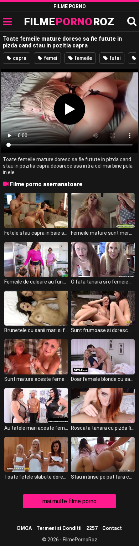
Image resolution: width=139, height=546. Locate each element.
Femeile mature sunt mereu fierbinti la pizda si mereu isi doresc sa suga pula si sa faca (103, 233)
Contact (112, 528)
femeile (82, 58)
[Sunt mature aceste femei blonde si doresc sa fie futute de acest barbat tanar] (36, 356)
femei (50, 58)
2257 (92, 528)
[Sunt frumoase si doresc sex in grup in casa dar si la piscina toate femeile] (103, 308)
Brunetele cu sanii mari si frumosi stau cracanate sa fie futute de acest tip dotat (36, 330)
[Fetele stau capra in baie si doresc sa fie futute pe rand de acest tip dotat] (36, 210)
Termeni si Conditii (59, 528)
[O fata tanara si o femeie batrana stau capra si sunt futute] (103, 259)
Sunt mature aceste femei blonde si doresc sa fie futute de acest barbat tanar (36, 379)
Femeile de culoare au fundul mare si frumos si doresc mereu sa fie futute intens (36, 282)
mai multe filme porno (69, 501)
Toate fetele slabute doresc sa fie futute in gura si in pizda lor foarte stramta (36, 477)
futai (114, 58)
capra (19, 58)
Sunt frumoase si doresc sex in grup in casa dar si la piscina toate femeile (103, 330)
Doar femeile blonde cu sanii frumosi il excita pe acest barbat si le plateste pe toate (103, 379)
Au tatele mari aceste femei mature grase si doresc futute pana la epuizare (36, 428)
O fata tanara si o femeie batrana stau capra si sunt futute (103, 282)
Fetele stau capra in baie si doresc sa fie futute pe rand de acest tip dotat (36, 233)
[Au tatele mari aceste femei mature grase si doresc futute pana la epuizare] (36, 405)
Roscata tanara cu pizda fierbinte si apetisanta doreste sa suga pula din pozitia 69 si (103, 428)
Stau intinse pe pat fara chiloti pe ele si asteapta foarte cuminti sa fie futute (103, 477)
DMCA (24, 528)
